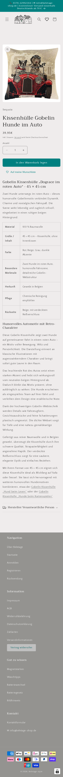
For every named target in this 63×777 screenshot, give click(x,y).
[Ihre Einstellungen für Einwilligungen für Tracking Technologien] (57, 771)
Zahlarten (12, 632)
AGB (9, 608)
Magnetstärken (15, 669)
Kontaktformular (16, 722)
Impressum (13, 600)
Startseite (12, 555)
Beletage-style (36, 772)
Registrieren (13, 570)
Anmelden (13, 562)
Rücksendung (15, 578)
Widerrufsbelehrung (18, 616)
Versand (17, 137)
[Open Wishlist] (47, 19)
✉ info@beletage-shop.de (21, 730)
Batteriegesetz (15, 692)
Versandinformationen (20, 640)
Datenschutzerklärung (19, 624)
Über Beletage (15, 547)
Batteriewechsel (16, 685)
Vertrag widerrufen (21, 647)
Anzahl (6, 143)
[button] (7, 19)
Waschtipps (13, 677)
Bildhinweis (13, 700)
